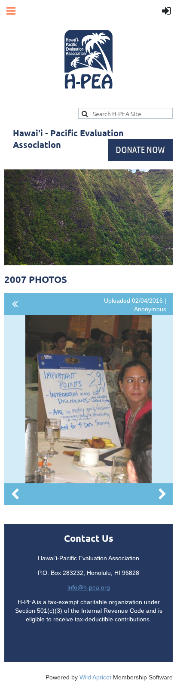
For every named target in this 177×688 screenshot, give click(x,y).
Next (162, 494)
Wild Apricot (95, 677)
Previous (15, 494)
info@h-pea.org (88, 587)
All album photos (15, 304)
